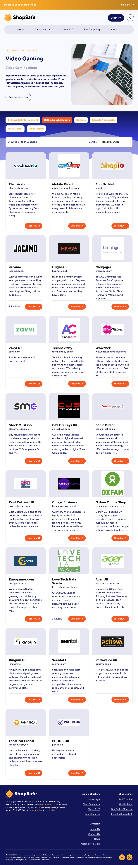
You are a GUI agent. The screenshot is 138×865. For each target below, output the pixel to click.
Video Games (36, 128)
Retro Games (15, 128)
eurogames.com (18, 583)
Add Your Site (125, 799)
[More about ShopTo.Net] (112, 165)
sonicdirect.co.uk (105, 429)
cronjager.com (104, 271)
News (97, 839)
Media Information (90, 844)
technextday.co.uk (62, 351)
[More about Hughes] (69, 248)
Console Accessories (103, 120)
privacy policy (36, 810)
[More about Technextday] (69, 329)
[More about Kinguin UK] (26, 641)
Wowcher (103, 348)
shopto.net (102, 188)
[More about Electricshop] (26, 165)
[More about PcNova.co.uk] (112, 641)
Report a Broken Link (121, 814)
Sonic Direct (105, 425)
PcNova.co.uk (106, 660)
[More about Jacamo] (26, 248)
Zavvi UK (16, 348)
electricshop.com (18, 188)
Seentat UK (61, 660)
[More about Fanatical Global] (26, 722)
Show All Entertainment (24, 120)
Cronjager (103, 267)
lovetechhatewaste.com (65, 587)
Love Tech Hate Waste (64, 581)
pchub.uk (57, 744)
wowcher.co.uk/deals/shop (111, 351)
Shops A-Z (67, 29)
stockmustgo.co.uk (19, 429)
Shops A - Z (94, 809)
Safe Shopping (92, 29)
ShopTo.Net (105, 184)
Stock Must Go (20, 425)
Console (81, 120)
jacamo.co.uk (16, 271)
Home (20, 29)
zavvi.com (14, 351)
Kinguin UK (18, 660)
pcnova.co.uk (103, 664)
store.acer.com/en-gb (108, 583)
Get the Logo (125, 804)
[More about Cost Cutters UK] (26, 483)
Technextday (62, 348)
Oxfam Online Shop (111, 502)
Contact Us (94, 834)
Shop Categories (91, 804)
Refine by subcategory (57, 120)
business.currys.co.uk (64, 506)
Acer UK (102, 579)
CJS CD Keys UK (64, 425)
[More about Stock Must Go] (26, 406)
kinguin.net (15, 664)
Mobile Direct (63, 184)
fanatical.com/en (18, 744)
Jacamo (15, 267)
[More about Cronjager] (112, 248)
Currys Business (64, 502)
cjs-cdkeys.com (61, 429)
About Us (115, 29)
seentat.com (59, 664)
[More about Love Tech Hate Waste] (69, 560)
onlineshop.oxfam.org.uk (110, 506)
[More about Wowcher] (112, 329)
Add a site (125, 4)
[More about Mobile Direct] (69, 165)
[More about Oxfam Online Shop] (112, 483)
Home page (94, 799)
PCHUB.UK (60, 741)
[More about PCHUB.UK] (69, 722)
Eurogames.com (21, 579)
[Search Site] (130, 17)
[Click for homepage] (35, 18)
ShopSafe (33, 801)
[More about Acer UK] (112, 560)
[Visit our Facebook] (122, 857)
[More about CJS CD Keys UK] (69, 406)
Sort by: (93, 142)
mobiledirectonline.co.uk (66, 188)
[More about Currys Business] (69, 483)
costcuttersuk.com (19, 506)
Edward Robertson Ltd (47, 804)
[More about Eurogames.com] (26, 560)
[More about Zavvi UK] (26, 329)
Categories (41, 29)
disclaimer (51, 810)
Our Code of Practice (121, 809)
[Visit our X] (129, 857)
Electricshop (18, 184)
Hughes (58, 267)
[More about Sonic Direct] (112, 406)
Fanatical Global (21, 741)
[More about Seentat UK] (69, 641)
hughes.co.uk (59, 271)
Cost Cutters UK (21, 502)
